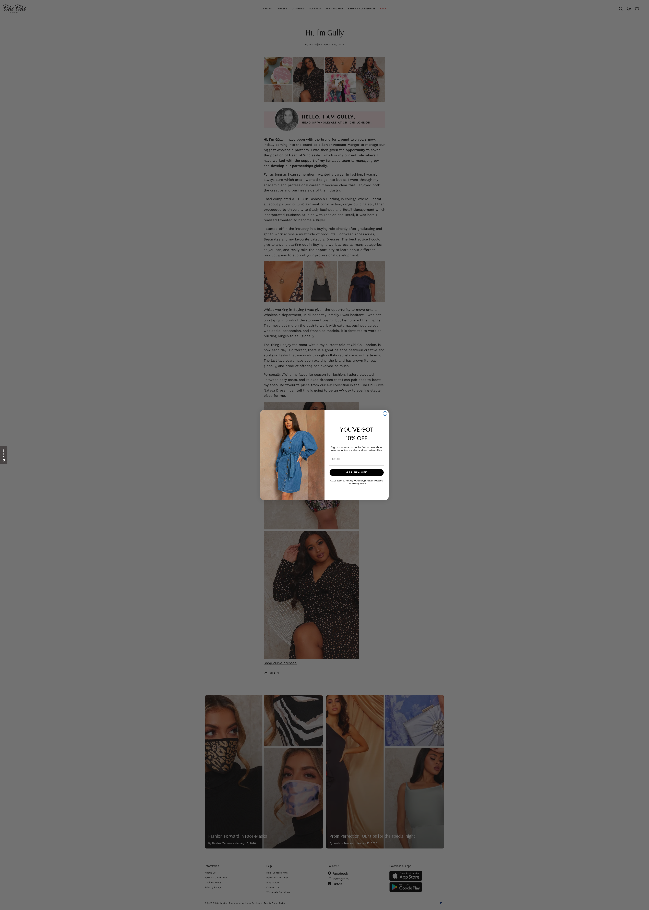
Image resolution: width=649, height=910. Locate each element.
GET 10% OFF (356, 472)
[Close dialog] (385, 413)
